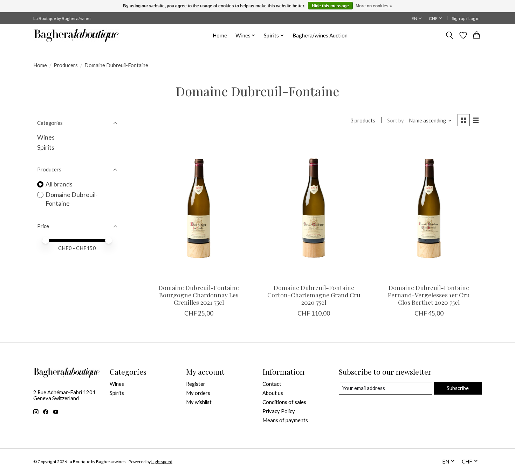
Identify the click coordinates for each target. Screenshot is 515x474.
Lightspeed (161, 461)
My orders (198, 393)
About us (272, 393)
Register (195, 384)
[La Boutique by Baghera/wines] (76, 35)
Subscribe (458, 388)
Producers (66, 65)
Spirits (45, 147)
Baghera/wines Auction (320, 35)
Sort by (395, 120)
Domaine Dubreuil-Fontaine (72, 199)
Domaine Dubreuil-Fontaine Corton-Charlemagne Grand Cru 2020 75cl (313, 294)
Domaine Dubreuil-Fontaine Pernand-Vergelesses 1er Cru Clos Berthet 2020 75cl (429, 294)
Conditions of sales (284, 402)
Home (220, 35)
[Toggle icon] (450, 35)
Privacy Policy (278, 411)
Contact (271, 384)
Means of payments (285, 420)
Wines (46, 137)
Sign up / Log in (466, 18)
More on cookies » (374, 5)
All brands (59, 184)
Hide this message (330, 5)
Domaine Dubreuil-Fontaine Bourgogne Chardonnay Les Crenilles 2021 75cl (198, 294)
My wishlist (199, 402)
